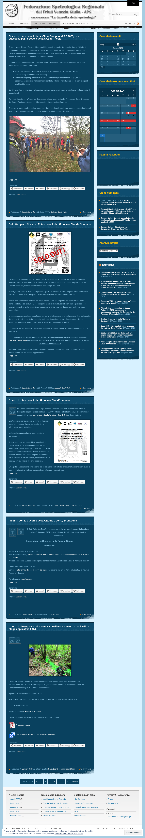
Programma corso (23, 725)
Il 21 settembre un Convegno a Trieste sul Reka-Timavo (115, 228)
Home (11, 23)
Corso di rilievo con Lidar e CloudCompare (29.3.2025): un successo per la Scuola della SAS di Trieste (44, 37)
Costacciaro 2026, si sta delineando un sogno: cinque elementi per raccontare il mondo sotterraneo (117, 335)
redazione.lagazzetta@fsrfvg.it (119, 817)
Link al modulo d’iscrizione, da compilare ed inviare (36, 735)
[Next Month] (133, 91)
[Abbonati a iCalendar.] (118, 45)
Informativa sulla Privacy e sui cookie (69, 834)
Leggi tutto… (14, 180)
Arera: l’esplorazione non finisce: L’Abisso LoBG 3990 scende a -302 (118, 343)
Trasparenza (113, 803)
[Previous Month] (102, 91)
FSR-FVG (24, 23)
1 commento (86, 508)
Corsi (60, 212)
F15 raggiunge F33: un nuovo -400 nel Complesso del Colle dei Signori (116, 293)
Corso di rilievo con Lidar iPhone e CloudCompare (39, 400)
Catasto (54, 212)
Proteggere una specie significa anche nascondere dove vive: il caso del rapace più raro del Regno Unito (117, 351)
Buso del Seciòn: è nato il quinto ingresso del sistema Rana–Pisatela (117, 327)
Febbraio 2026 (16, 816)
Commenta (86, 212)
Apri (133, 3)
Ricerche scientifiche (67, 769)
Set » (134, 45)
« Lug (102, 45)
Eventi (61, 505)
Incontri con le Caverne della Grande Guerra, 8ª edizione (43, 520)
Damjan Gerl (27, 614)
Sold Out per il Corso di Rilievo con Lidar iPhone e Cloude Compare (50, 224)
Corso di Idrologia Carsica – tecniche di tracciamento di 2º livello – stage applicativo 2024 (49, 627)
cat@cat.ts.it (26, 579)
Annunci (57, 388)
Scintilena (108, 265)
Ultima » (75, 781)
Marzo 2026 (14, 811)
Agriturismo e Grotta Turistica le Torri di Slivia (50, 415)
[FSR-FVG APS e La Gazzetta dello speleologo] (54, 11)
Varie (65, 212)
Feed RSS (130, 23)
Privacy (111, 799)
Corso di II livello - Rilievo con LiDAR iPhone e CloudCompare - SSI (118, 210)
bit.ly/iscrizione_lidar (18, 340)
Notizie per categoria (45, 23)
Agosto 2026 (118, 48)
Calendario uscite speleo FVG (78, 23)
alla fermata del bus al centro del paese (32, 570)
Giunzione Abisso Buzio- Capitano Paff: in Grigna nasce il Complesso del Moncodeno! (118, 273)
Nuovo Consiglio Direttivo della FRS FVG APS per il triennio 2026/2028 (118, 202)
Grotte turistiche (71, 505)
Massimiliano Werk (29, 212)
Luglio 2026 (14, 803)
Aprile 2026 (14, 807)
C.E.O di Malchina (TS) (32, 712)
